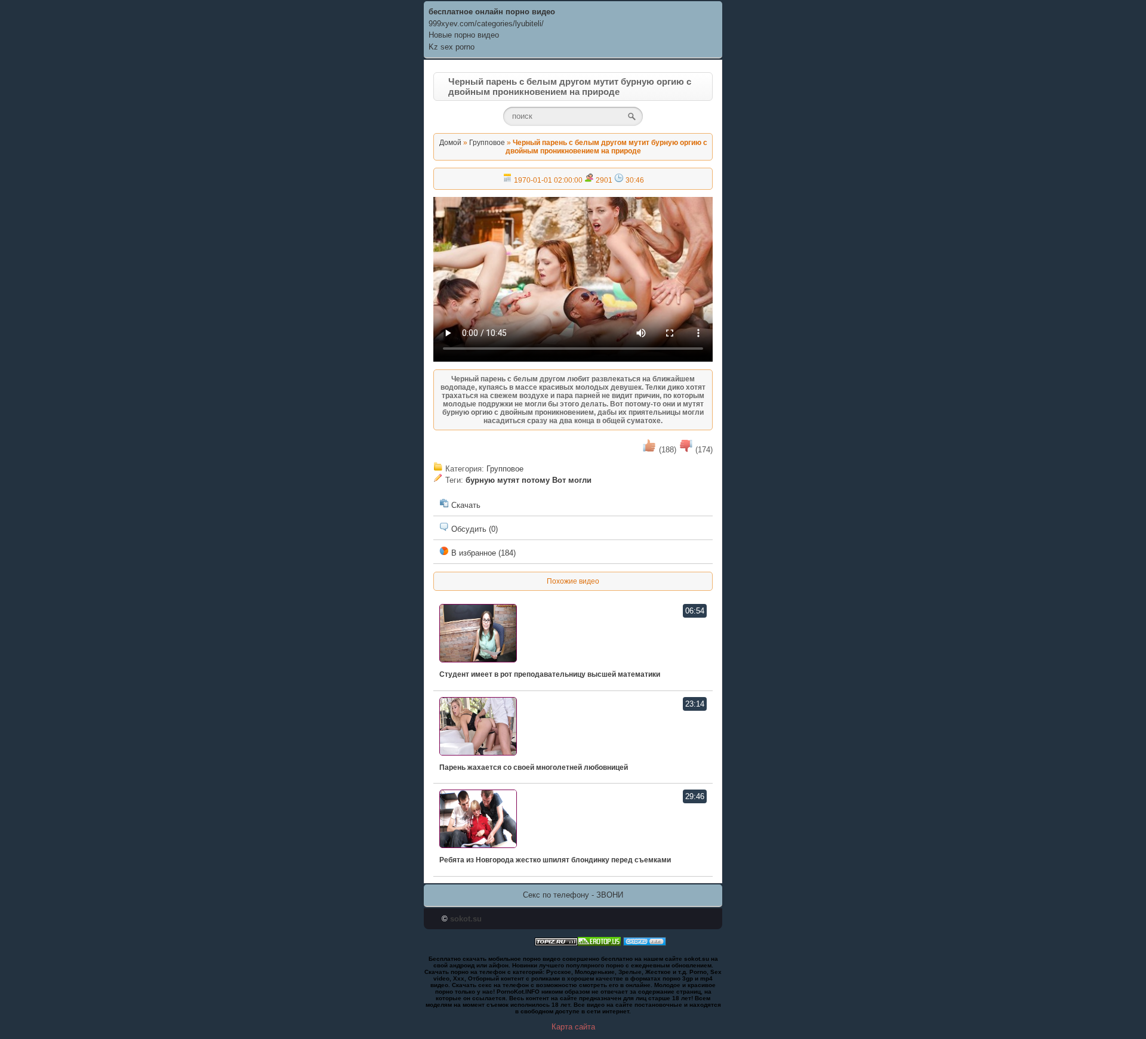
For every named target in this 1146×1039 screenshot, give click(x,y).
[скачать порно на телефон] (556, 943)
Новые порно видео (464, 34)
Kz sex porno (452, 46)
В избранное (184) (482, 552)
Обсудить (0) (473, 529)
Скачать (464, 505)
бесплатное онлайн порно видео (492, 11)
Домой (450, 142)
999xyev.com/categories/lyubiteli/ (486, 23)
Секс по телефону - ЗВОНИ (573, 894)
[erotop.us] (599, 943)
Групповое (487, 142)
